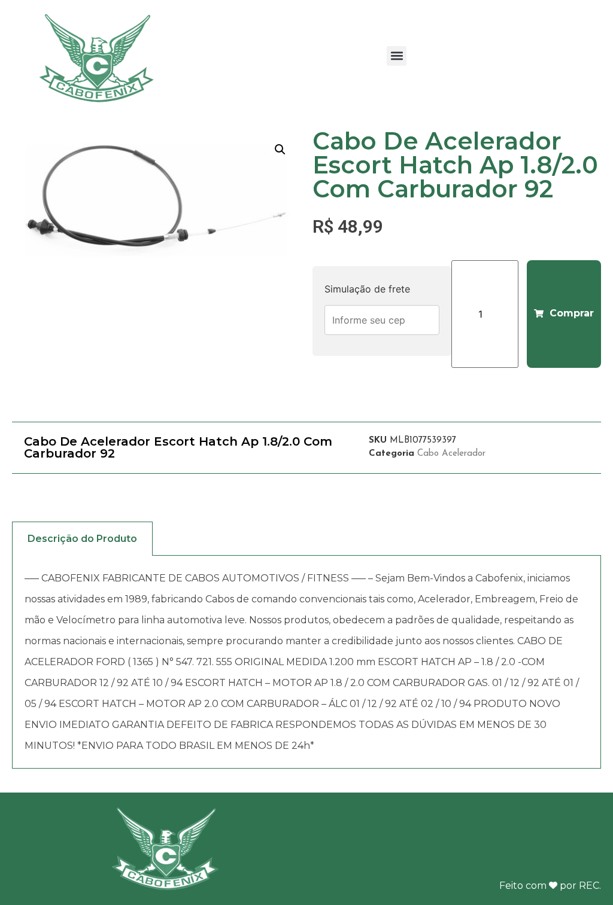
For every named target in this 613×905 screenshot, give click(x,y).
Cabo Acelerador (451, 453)
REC (589, 885)
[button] (396, 56)
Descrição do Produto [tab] (82, 538)
